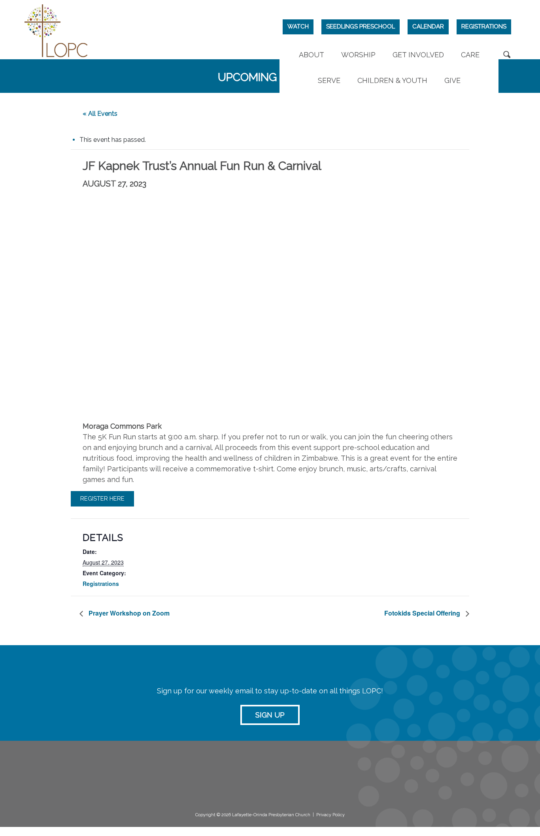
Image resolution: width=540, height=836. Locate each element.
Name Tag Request (349, 779)
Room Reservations (349, 771)
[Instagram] (439, 774)
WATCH (298, 26)
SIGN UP (270, 715)
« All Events (100, 113)
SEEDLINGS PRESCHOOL (360, 26)
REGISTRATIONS (483, 26)
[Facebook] (422, 774)
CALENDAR (428, 26)
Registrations (101, 583)
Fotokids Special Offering (423, 613)
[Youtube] (473, 774)
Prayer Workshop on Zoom (128, 613)
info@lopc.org (71, 801)
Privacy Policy (330, 814)
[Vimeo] (456, 774)
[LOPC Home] (56, 29)
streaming (269, 771)
